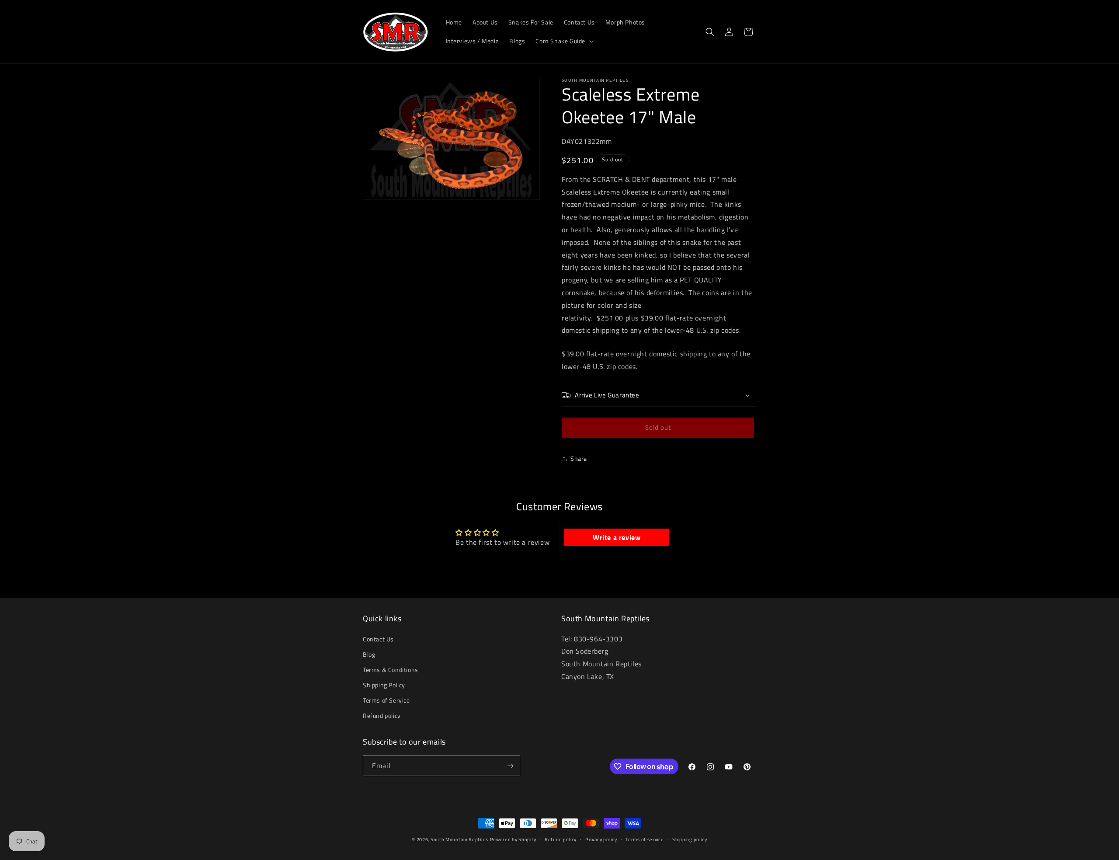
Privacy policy (601, 839)
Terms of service (645, 839)
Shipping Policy (384, 684)
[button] (563, 41)
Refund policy (382, 716)
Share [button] (578, 458)
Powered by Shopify (513, 839)
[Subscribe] (510, 766)
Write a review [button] (616, 537)
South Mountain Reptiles (459, 839)
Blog (369, 654)
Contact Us (378, 639)
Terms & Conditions (390, 669)
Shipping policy (689, 839)
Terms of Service (386, 700)
